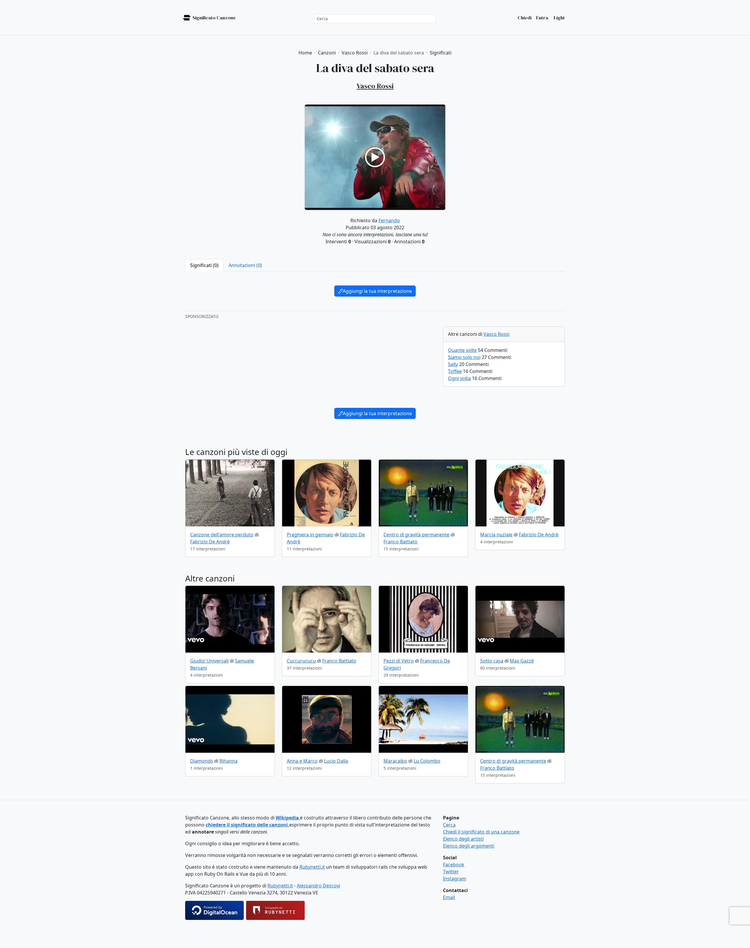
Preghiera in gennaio (310, 534)
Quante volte (462, 350)
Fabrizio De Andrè (210, 541)
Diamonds (201, 761)
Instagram (454, 878)
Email (449, 897)
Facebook (453, 864)
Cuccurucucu (301, 661)
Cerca (449, 825)
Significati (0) (204, 265)
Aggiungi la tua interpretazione (377, 291)
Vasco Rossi (496, 334)
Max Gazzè (522, 661)
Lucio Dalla (336, 761)
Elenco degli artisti (463, 839)
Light (559, 17)
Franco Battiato (400, 541)
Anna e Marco (302, 761)
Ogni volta (459, 378)
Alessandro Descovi (318, 885)
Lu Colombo (427, 761)
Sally (453, 364)
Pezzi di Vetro (398, 661)
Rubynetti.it (312, 867)
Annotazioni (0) (245, 265)
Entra (542, 17)
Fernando (389, 220)
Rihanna (228, 761)
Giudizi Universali (209, 661)
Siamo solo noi (464, 357)
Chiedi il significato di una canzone (481, 832)
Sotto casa (491, 661)
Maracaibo (395, 761)
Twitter (451, 871)
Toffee (455, 371)
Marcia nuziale (496, 534)
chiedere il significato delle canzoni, (247, 825)
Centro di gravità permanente (416, 534)
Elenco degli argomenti (468, 846)
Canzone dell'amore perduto (221, 534)
